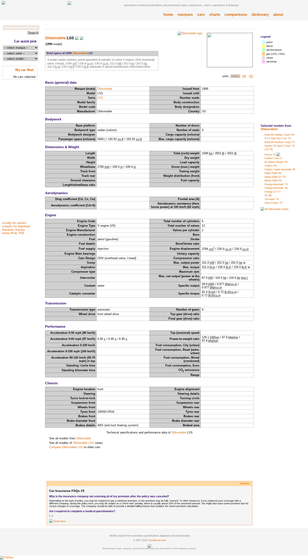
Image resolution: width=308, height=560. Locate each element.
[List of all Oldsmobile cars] (262, 209)
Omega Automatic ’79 (276, 184)
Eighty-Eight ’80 (272, 173)
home (168, 14)
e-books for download (16, 226)
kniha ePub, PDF (13, 233)
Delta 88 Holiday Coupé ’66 (279, 134)
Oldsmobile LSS (83, 443)
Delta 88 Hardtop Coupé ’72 (279, 142)
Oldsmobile (269, 129)
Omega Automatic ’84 (276, 188)
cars (201, 14)
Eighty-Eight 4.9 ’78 (274, 176)
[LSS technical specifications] (230, 66)
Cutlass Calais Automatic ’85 (279, 169)
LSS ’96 (268, 149)
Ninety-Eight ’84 (273, 180)
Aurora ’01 (270, 154)
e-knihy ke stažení (14, 223)
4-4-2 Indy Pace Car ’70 (277, 138)
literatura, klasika (13, 229)
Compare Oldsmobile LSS (66, 447)
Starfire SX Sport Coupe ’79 (279, 145)
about (278, 14)
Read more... (60, 521)
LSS (100, 97)
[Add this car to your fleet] (77, 38)
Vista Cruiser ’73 (273, 202)
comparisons (236, 14)
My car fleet (24, 70)
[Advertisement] (20, 151)
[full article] (51, 521)
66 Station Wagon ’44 (275, 162)
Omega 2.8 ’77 (272, 191)
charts (214, 14)
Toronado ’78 (271, 199)
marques (185, 14)
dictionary (260, 14)
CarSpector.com (157, 540)
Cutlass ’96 (270, 165)
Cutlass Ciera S (273, 158)
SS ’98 (267, 195)
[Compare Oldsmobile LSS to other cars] (81, 38)
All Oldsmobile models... (278, 209)
